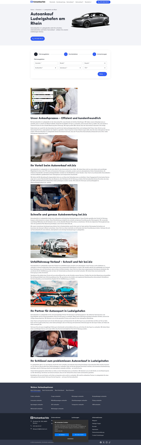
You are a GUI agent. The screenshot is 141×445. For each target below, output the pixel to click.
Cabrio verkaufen (35, 396)
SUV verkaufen (55, 404)
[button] (101, 442)
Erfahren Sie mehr (58, 430)
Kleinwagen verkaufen (78, 396)
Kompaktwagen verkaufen (99, 396)
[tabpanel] (70, 402)
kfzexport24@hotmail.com (40, 429)
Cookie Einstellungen (98, 435)
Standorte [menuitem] (88, 2)
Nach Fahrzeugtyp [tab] (36, 390)
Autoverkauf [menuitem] (79, 2)
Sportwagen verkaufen (37, 404)
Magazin (94, 420)
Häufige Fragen (96, 423)
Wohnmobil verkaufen (36, 408)
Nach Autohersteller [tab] (47, 390)
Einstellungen (70, 438)
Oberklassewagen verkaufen (79, 400)
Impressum (95, 429)
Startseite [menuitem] (52, 2)
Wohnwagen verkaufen (57, 408)
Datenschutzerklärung (98, 432)
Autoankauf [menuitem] (70, 2)
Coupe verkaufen (55, 396)
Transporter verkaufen (78, 404)
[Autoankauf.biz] (40, 418)
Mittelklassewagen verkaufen (59, 400)
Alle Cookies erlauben (79, 434)
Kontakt (94, 426)
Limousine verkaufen (36, 400)
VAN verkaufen (96, 404)
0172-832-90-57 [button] (104, 2)
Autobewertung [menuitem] (60, 2)
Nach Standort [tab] (70, 390)
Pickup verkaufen (96, 400)
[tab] (36, 54)
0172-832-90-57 (38, 38)
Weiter (101, 74)
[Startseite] (38, 2)
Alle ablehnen (62, 434)
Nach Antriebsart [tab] (59, 390)
